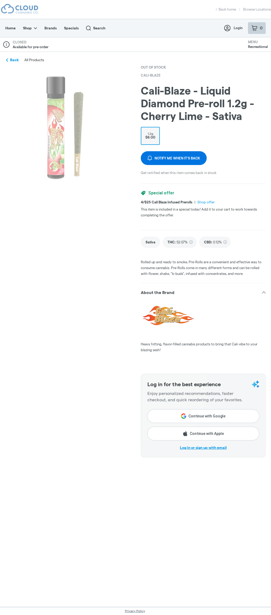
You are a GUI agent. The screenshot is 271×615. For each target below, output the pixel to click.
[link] (150, 242)
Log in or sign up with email (203, 447)
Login (238, 28)
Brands (50, 28)
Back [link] (14, 60)
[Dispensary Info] (6, 44)
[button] (203, 292)
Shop (27, 28)
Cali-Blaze (151, 75)
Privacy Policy (135, 611)
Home (10, 28)
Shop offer (206, 202)
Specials (71, 28)
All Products (34, 60)
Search (99, 28)
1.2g (150, 135)
